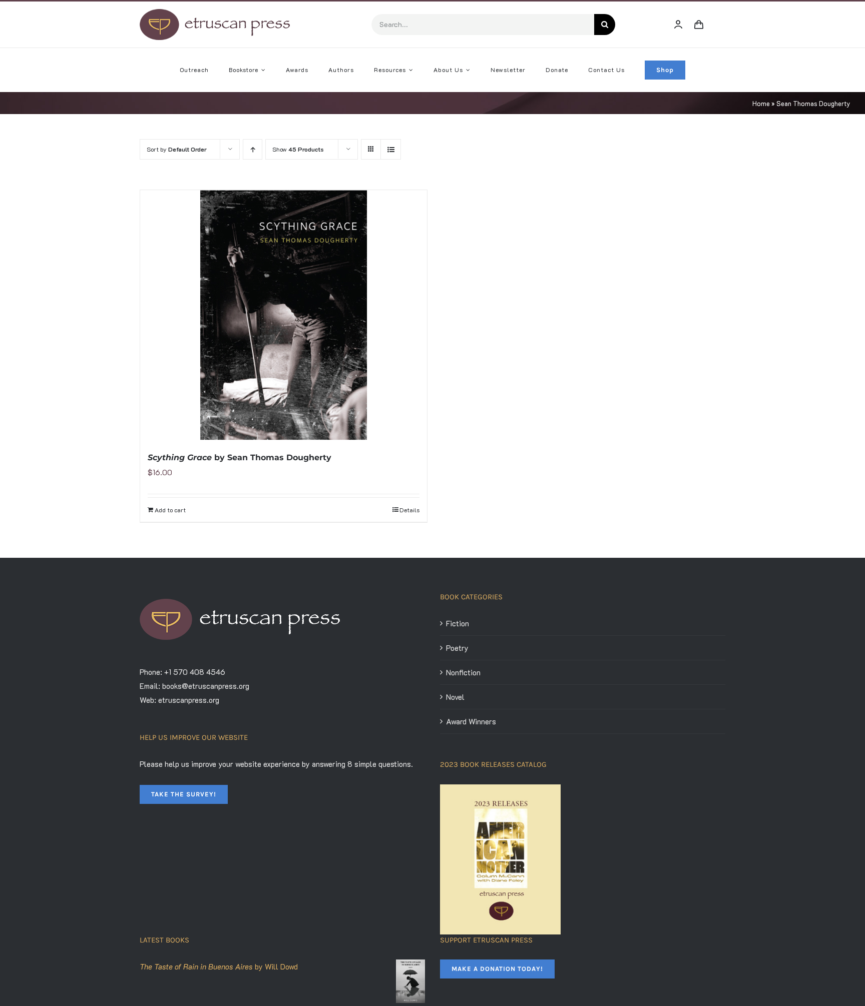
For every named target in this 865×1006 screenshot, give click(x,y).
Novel (455, 697)
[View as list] (390, 149)
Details (409, 510)
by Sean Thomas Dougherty (239, 457)
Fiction (457, 623)
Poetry (457, 648)
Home (761, 103)
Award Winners (471, 721)
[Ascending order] (252, 149)
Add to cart (170, 510)
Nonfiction (463, 672)
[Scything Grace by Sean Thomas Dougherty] (283, 315)
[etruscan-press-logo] (215, 13)
